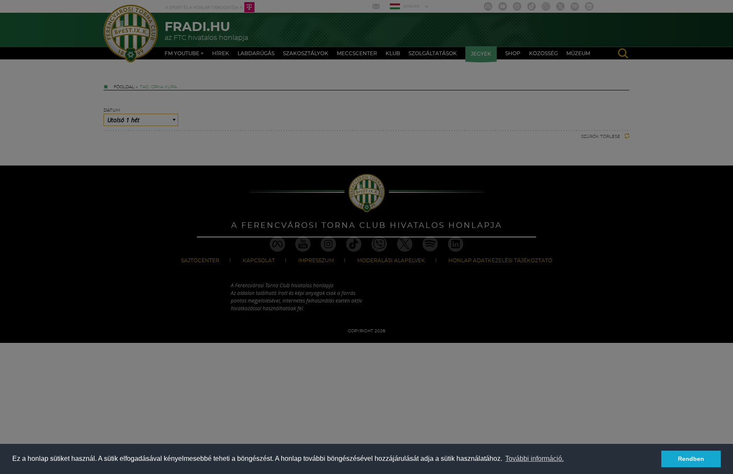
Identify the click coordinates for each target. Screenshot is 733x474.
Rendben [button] (691, 458)
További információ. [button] (534, 458)
